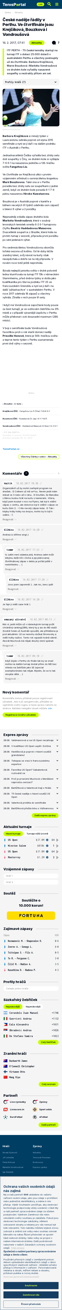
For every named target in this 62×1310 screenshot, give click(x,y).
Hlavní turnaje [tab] (13, 833)
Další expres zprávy (45, 815)
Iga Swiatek (8, 1172)
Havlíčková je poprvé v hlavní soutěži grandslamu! (31, 753)
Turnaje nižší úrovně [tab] (37, 833)
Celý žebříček (48, 1042)
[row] (31, 840)
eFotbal (43, 1117)
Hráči (6, 1146)
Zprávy (8, 12)
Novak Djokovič (10, 1152)
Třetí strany (17, 1247)
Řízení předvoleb (31, 1304)
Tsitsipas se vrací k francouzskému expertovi (30, 762)
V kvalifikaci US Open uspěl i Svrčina (31, 746)
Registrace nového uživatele (21, 714)
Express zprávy (40, 1167)
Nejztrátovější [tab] (33, 1006)
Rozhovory (38, 1162)
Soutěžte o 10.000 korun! (31, 903)
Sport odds (45, 1109)
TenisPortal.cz (11, 449)
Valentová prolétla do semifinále (28, 802)
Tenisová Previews (41, 1157)
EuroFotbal (16, 1117)
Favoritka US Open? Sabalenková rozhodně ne (29, 771)
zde (50, 708)
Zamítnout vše (31, 1294)
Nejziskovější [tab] (13, 1006)
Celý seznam (49, 1084)
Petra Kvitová (9, 1162)
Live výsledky (18, 1101)
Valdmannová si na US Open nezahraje (32, 740)
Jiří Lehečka (8, 1157)
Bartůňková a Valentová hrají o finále (31, 787)
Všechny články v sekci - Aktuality (39, 456)
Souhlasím (31, 1285)
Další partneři (49, 1124)
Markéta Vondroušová (13, 1167)
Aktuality (19, 12)
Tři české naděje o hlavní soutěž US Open (30, 795)
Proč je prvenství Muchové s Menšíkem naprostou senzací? (32, 780)
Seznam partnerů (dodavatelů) (21, 1276)
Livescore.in (17, 1109)
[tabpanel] (31, 848)
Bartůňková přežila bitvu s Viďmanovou (32, 808)
